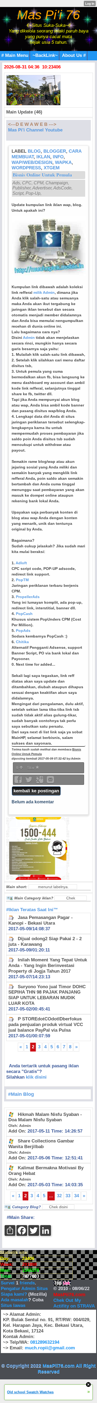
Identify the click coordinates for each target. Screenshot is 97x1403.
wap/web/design (32, 162)
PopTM (22, 580)
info (58, 156)
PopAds (23, 630)
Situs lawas (13, 1305)
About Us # (74, 55)
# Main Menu (14, 55)
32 (59, 1195)
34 (76, 1195)
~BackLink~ (45, 55)
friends (27, 1282)
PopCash (24, 613)
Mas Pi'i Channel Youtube (35, 130)
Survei (8, 1282)
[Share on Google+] (40, 781)
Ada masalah (14, 1299)
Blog (34, 151)
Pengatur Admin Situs (24, 1288)
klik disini (36, 1077)
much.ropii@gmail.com (50, 1347)
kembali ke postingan (36, 790)
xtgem (52, 167)
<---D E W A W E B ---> (32, 124)
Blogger (54, 151)
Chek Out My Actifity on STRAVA (74, 1303)
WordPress (26, 167)
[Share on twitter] (29, 781)
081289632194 (44, 1342)
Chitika (22, 642)
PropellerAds (28, 597)
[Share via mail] (50, 781)
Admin (29, 337)
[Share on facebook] (19, 781)
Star (31, 767)
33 (67, 1195)
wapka (63, 162)
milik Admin (44, 292)
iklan (43, 156)
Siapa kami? (14, 1294)
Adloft (21, 563)
